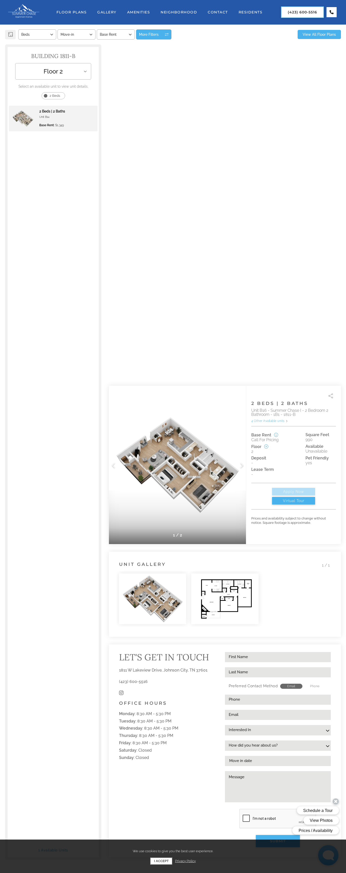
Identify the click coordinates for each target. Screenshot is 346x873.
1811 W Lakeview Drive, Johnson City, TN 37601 (163, 670)
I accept (161, 861)
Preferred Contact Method (253, 686)
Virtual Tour (293, 501)
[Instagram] (121, 693)
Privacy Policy (185, 861)
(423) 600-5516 (133, 681)
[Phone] (331, 12)
